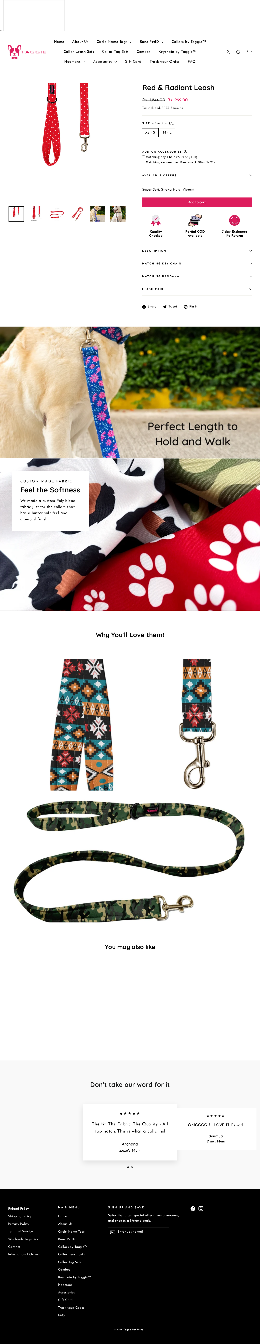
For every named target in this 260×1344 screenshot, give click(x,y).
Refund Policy (18, 1208)
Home (59, 42)
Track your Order (165, 62)
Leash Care (153, 289)
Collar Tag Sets (115, 52)
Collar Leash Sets (79, 52)
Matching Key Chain (162, 263)
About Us (80, 42)
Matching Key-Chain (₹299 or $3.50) (171, 157)
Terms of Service (20, 1231)
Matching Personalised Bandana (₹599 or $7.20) (180, 162)
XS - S (150, 132)
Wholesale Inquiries (23, 1239)
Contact (14, 1247)
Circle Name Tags (112, 42)
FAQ (192, 62)
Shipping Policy (19, 1216)
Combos (143, 52)
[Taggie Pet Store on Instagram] (200, 1208)
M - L (167, 132)
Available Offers (159, 175)
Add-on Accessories (162, 151)
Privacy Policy (18, 1224)
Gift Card (133, 62)
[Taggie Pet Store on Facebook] (193, 1208)
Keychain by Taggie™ (177, 52)
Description (154, 250)
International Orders (24, 1254)
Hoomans (73, 62)
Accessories (103, 62)
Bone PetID (150, 42)
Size (155, 123)
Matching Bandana (161, 276)
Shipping (177, 108)
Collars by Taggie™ (189, 42)
